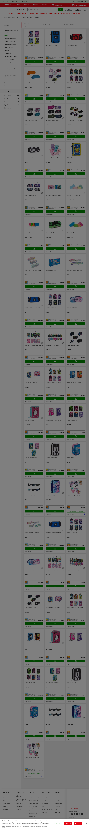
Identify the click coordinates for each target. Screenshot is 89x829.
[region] (44, 824)
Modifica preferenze (58, 823)
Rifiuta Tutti (68, 823)
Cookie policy (14, 824)
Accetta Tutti (78, 823)
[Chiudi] (86, 823)
